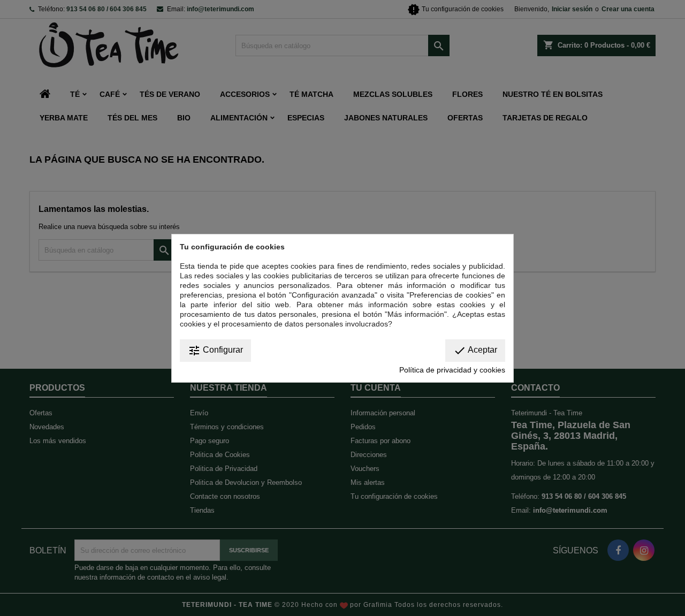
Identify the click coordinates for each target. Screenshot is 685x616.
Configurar (215, 350)
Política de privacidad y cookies (452, 370)
